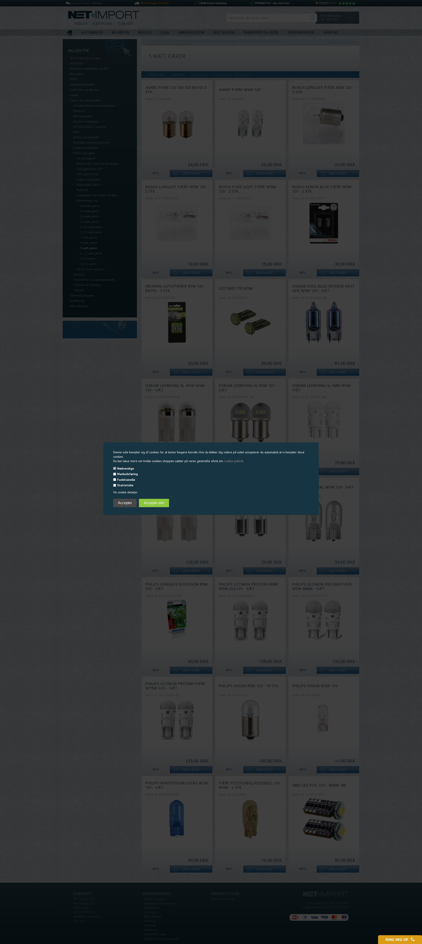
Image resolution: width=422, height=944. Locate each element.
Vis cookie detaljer (125, 492)
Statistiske (125, 485)
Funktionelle (126, 480)
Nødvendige (125, 468)
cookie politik (233, 461)
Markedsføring (127, 474)
